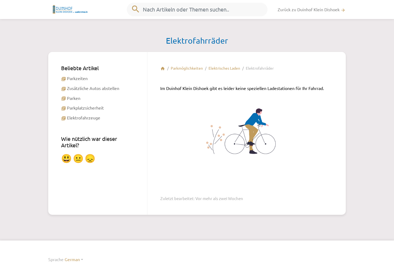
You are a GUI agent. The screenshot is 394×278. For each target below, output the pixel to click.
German (72, 259)
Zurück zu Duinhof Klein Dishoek (311, 10)
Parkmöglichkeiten (187, 68)
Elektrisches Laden (224, 68)
